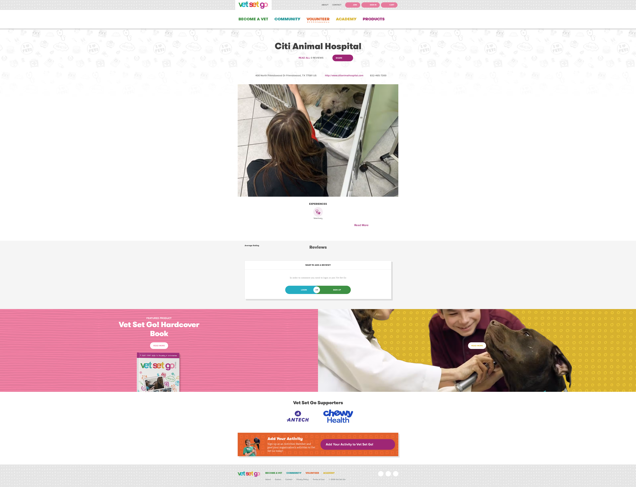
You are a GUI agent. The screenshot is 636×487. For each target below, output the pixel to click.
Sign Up (337, 290)
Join (354, 5)
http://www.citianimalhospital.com (344, 75)
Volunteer (318, 19)
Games (278, 479)
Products (374, 19)
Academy (346, 19)
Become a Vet (253, 19)
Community (287, 19)
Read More (362, 225)
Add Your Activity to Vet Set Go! (349, 444)
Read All (304, 57)
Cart (391, 5)
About (325, 5)
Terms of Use (319, 479)
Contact (336, 5)
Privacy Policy (302, 479)
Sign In (372, 5)
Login (304, 290)
